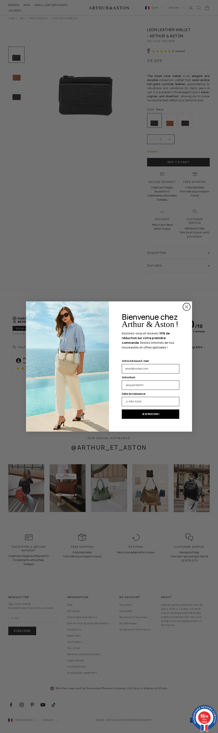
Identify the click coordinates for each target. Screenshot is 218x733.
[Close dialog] (186, 307)
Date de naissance (133, 394)
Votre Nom (128, 377)
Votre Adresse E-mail (135, 361)
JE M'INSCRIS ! (150, 414)
